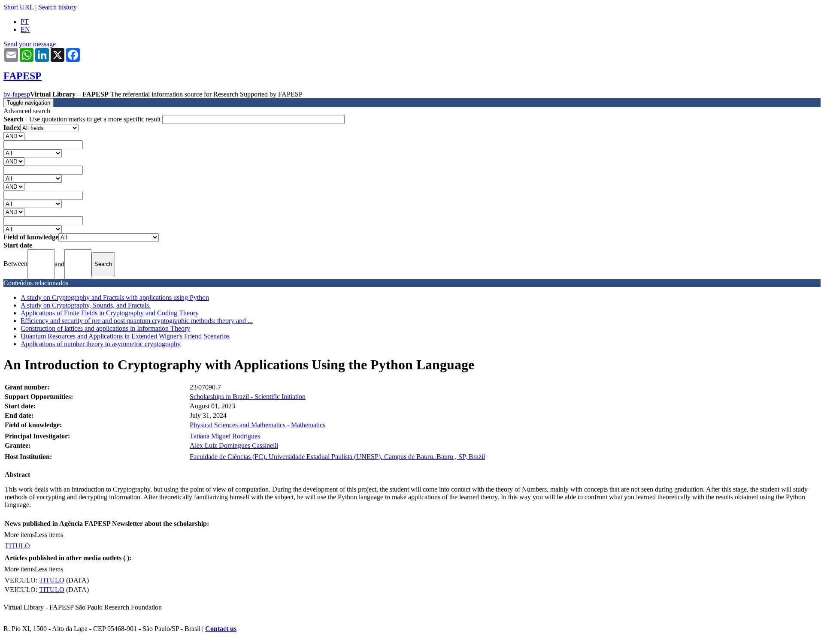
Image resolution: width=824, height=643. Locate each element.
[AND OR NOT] (13, 135)
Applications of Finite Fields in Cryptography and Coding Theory (110, 313)
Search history (57, 7)
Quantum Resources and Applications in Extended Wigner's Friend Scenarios (125, 336)
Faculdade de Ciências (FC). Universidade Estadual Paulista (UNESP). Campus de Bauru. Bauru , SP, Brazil (337, 456)
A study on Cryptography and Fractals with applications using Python (115, 297)
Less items (49, 534)
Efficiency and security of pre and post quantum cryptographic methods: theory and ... (137, 320)
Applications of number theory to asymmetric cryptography (101, 343)
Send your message (29, 44)
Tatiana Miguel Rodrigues (225, 436)
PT (25, 21)
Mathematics (308, 425)
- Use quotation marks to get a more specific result (82, 119)
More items (19, 534)
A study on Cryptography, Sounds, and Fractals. (86, 305)
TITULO (17, 545)
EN (25, 29)
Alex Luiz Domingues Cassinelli (234, 445)
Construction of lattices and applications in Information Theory (105, 328)
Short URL (18, 7)
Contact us (220, 628)
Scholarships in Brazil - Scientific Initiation (248, 396)
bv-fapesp (16, 94)
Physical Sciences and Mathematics (237, 425)
